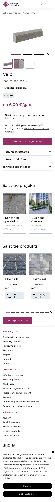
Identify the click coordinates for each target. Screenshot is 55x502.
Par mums (8, 350)
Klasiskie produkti (12, 379)
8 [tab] (42, 312)
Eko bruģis (8, 384)
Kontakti (7, 359)
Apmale (27, 13)
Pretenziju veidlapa (12, 341)
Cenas (6, 363)
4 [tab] (22, 312)
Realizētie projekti (12, 422)
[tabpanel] (27, 33)
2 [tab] (27, 54)
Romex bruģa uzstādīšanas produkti (21, 401)
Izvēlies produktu (11, 431)
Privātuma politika (12, 346)
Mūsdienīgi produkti (13, 375)
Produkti (17, 13)
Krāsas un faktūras (12, 426)
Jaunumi (7, 418)
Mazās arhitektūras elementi (17, 393)
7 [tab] (37, 312)
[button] (53, 452)
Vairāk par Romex (12, 435)
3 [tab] (39, 54)
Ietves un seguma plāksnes (16, 388)
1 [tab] (16, 54)
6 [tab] (32, 312)
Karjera (6, 354)
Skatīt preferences (28, 494)
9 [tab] (47, 312)
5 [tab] (27, 312)
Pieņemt (27, 486)
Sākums (7, 13)
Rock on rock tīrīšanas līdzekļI (18, 406)
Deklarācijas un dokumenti (16, 337)
